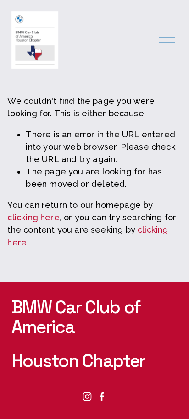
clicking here (33, 217)
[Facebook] (101, 396)
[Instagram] (87, 396)
